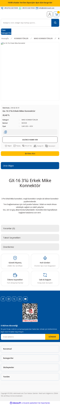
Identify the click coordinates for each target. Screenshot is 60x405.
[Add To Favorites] (8, 146)
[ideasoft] (15, 403)
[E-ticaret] (29, 403)
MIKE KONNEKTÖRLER (30, 120)
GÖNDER (52, 337)
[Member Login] (49, 14)
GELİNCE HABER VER (30, 140)
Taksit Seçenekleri (11, 237)
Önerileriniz (8, 246)
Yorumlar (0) (9, 228)
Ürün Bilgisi (8, 165)
